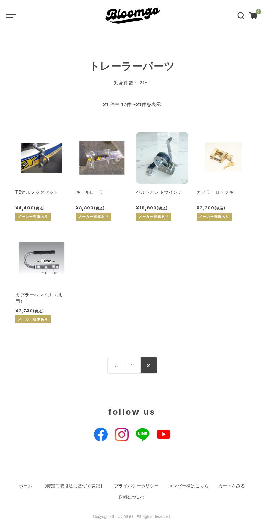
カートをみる (231, 485)
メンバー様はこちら (188, 485)
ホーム (25, 485)
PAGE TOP (251, 500)
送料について (132, 497)
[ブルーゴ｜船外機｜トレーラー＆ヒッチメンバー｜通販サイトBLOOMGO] (133, 15)
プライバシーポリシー (136, 485)
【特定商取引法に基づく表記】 (73, 485)
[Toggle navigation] (15, 15)
